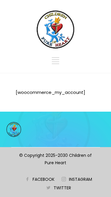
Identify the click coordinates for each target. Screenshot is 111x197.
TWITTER (62, 188)
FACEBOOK (43, 179)
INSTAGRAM (80, 179)
